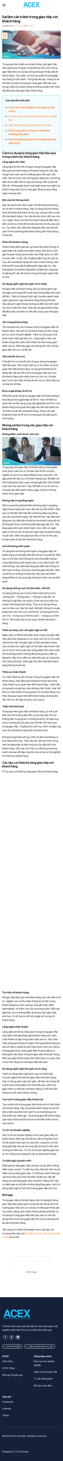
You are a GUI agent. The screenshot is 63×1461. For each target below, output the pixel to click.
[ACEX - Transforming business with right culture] (31, 5)
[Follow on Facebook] (5, 1337)
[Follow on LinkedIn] (18, 1337)
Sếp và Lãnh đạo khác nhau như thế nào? (30, 125)
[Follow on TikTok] (11, 1337)
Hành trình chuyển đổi (45, 1371)
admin (30, 26)
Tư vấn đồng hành (43, 1378)
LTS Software (21, 1451)
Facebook (7, 1401)
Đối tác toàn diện (43, 1385)
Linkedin (6, 1408)
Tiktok (5, 1415)
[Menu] (4, 5)
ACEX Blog (8, 1368)
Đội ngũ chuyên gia (12, 1374)
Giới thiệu (7, 1361)
